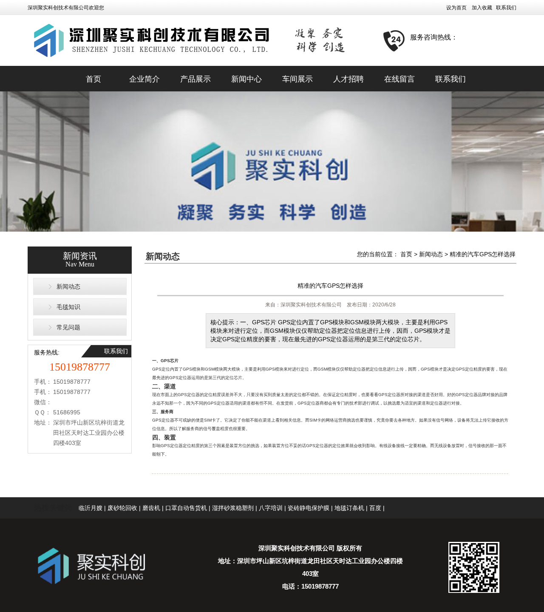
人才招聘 (348, 79)
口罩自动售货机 (186, 507)
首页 (93, 79)
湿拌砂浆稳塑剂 (233, 507)
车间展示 (297, 79)
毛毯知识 (68, 306)
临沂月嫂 (90, 507)
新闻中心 (246, 79)
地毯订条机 (349, 507)
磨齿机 (151, 507)
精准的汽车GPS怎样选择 (483, 254)
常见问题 (68, 327)
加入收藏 (482, 8)
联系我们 (506, 8)
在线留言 (399, 79)
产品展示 (195, 79)
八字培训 (271, 507)
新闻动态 (68, 286)
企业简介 (144, 79)
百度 (375, 507)
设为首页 (456, 8)
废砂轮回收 (122, 507)
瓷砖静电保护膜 (308, 507)
